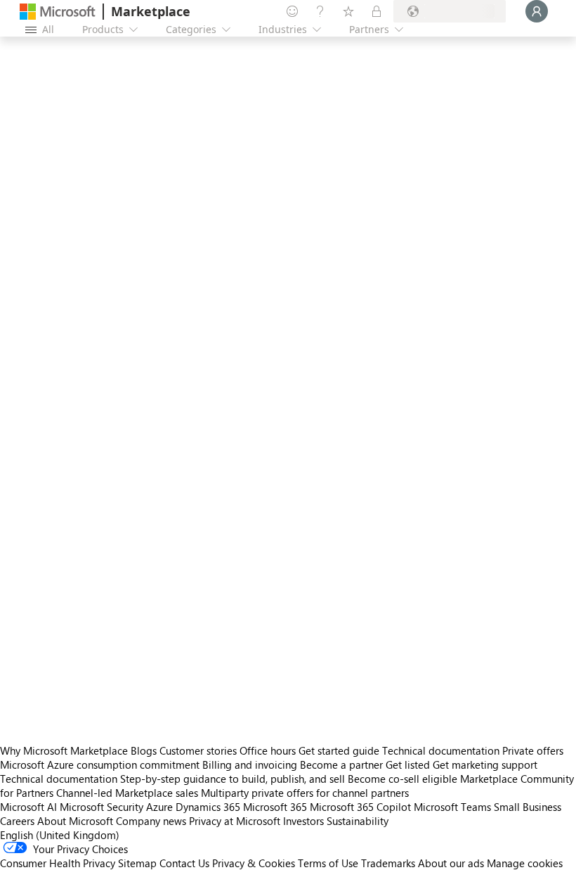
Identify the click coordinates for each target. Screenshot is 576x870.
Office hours (268, 750)
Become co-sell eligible (402, 779)
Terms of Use (328, 863)
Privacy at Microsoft (234, 821)
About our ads (451, 863)
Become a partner (341, 764)
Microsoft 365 (275, 807)
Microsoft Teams (452, 807)
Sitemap (137, 863)
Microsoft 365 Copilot (360, 807)
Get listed (408, 764)
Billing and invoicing (249, 764)
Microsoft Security (101, 807)
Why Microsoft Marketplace (64, 750)
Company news (151, 821)
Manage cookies (525, 863)
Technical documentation (440, 750)
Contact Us (184, 863)
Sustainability (357, 821)
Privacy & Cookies (253, 863)
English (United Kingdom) (59, 835)
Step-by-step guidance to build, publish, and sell (232, 779)
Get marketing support (485, 764)
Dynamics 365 (208, 807)
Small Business (527, 807)
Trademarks (388, 863)
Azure (159, 807)
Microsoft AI (28, 807)
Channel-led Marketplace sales (127, 793)
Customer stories (198, 750)
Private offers (532, 750)
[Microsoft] (58, 12)
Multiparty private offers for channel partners (305, 793)
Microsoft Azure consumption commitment (101, 764)
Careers (17, 821)
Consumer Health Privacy (57, 863)
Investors (303, 821)
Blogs (144, 750)
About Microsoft (75, 821)
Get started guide (339, 750)
